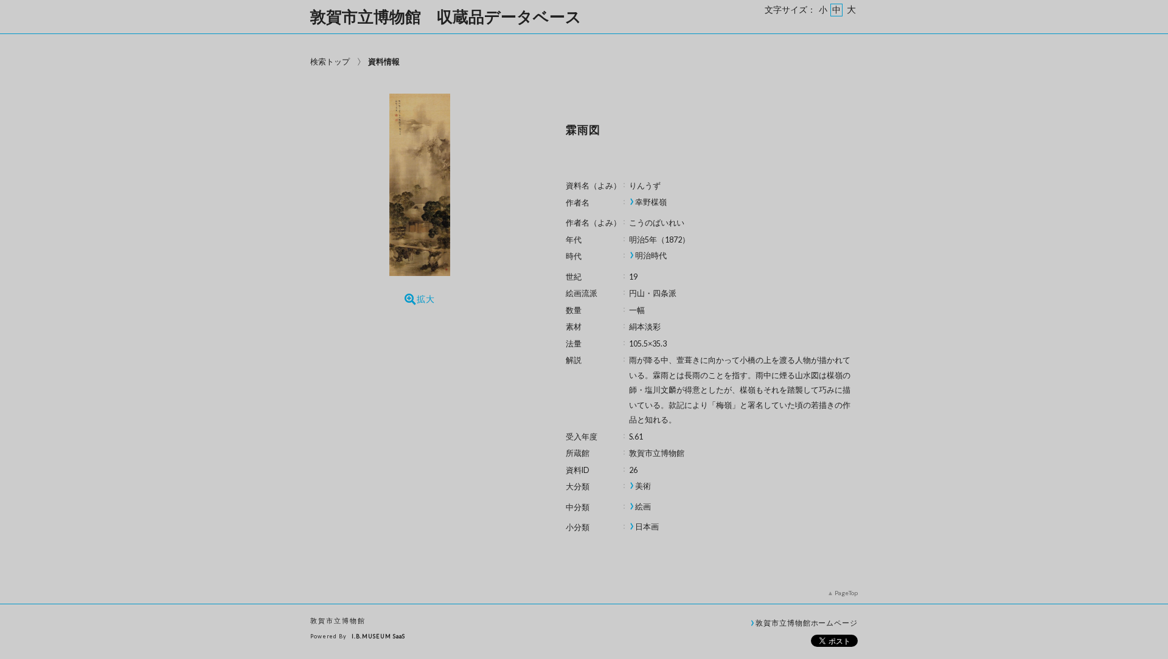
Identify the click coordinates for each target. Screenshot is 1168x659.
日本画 (647, 526)
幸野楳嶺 (651, 202)
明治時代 (651, 255)
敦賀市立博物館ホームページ (807, 622)
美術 (643, 486)
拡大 (426, 299)
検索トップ (330, 61)
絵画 (643, 506)
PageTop (846, 592)
